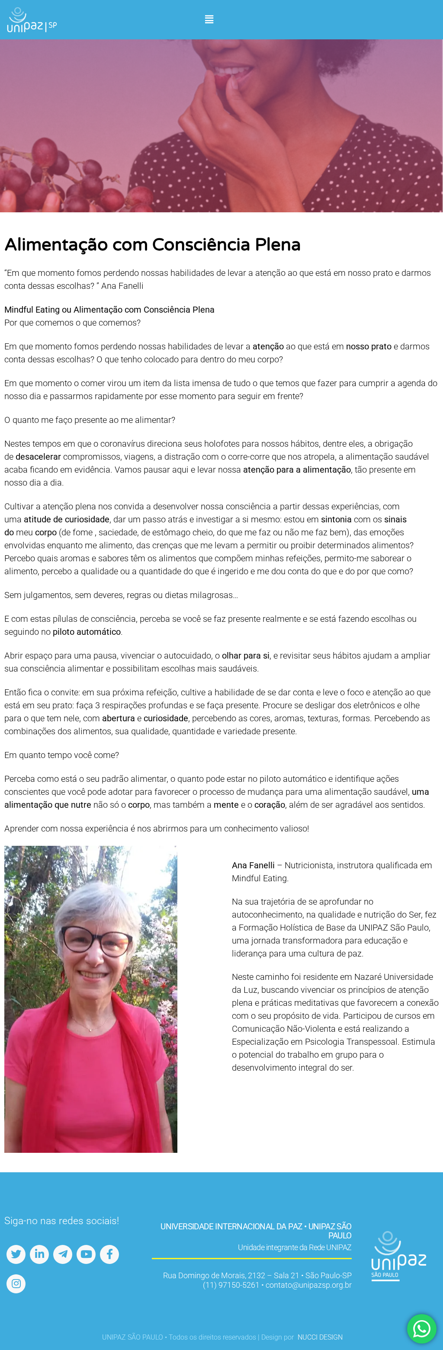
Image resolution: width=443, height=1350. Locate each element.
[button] (209, 20)
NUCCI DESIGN (320, 1337)
